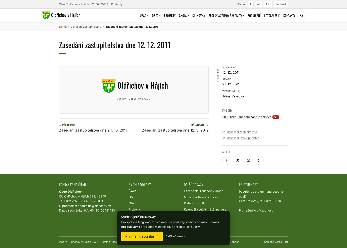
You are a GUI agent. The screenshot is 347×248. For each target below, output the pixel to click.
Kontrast (281, 4)
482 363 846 (274, 201)
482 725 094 (94, 201)
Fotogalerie (272, 15)
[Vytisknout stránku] (259, 160)
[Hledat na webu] (301, 15)
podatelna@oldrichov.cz (94, 206)
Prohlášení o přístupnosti (256, 210)
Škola (184, 15)
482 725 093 (74, 201)
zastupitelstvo (250, 138)
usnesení (233, 138)
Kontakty (116, 4)
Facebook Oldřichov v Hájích (203, 191)
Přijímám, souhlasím (142, 236)
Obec (156, 15)
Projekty (170, 15)
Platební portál (194, 203)
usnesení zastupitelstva (242, 132)
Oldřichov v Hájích (79, 241)
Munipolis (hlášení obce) (201, 197)
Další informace (175, 236)
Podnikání (254, 15)
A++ (268, 4)
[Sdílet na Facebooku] (226, 160)
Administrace (109, 241)
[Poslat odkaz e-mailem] (248, 160)
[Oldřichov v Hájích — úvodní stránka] (61, 15)
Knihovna (198, 15)
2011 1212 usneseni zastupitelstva (250, 117)
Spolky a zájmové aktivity (226, 15)
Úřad (144, 15)
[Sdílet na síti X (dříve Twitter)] (237, 160)
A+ (258, 4)
